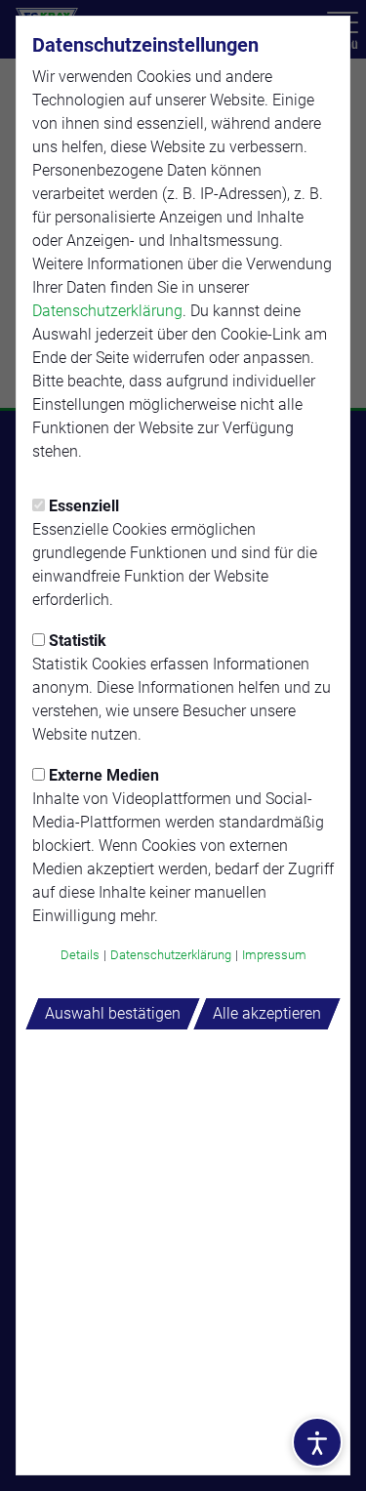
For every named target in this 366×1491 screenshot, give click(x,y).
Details (80, 954)
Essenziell (84, 506)
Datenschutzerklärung (107, 311)
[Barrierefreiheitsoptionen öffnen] (317, 1442)
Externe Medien (104, 775)
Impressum (274, 954)
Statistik (77, 640)
